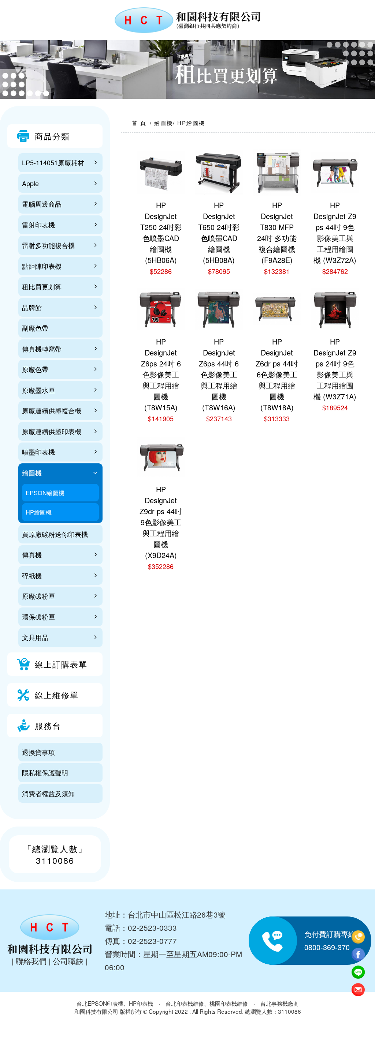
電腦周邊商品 (42, 203)
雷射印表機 (38, 224)
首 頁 (139, 123)
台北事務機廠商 (279, 1003)
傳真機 (32, 554)
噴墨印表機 (38, 451)
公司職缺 (68, 960)
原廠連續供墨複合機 (51, 410)
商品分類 (52, 136)
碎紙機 (32, 575)
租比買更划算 (42, 286)
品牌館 (32, 307)
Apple (30, 183)
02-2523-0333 (152, 927)
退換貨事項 (38, 752)
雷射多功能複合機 (48, 245)
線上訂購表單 (61, 664)
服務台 (48, 725)
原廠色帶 (35, 369)
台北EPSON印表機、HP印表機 (115, 1003)
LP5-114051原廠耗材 (53, 162)
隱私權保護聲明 (45, 772)
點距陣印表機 (42, 266)
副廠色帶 (35, 327)
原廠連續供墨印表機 (51, 431)
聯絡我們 (31, 960)
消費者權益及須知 (48, 793)
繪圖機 (32, 472)
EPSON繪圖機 (45, 492)
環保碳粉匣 (38, 616)
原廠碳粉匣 (38, 596)
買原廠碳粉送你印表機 (55, 534)
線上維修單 (57, 694)
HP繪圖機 (39, 512)
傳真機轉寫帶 (42, 348)
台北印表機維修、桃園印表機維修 (207, 1003)
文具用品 (35, 637)
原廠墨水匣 (38, 390)
